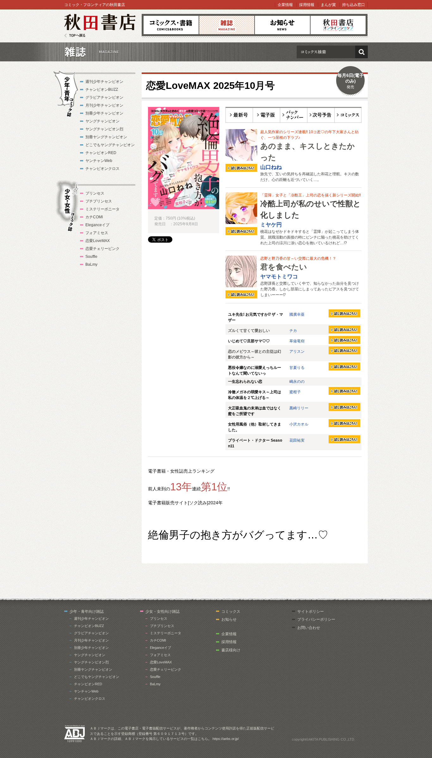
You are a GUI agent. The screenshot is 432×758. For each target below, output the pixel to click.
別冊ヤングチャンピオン (106, 137)
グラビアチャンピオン (104, 97)
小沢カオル (298, 424)
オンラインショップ (338, 25)
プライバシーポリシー (316, 619)
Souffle (91, 256)
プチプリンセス (98, 201)
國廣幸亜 (297, 314)
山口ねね (271, 167)
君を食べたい (283, 267)
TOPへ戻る (74, 36)
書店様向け (230, 650)
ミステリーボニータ (102, 209)
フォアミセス (96, 233)
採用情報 (306, 5)
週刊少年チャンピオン (104, 81)
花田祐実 (297, 440)
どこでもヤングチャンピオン (110, 145)
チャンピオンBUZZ (101, 89)
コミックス (171, 25)
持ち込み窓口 (353, 5)
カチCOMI (94, 217)
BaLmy (91, 264)
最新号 (239, 115)
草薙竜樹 (297, 341)
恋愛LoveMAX (97, 241)
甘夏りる (297, 367)
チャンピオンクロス (102, 168)
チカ (293, 330)
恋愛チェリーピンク (102, 248)
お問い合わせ (308, 627)
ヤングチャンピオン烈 (104, 129)
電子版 (266, 115)
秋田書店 (99, 26)
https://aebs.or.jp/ (226, 739)
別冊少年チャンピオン (104, 113)
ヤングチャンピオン (102, 121)
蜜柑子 (295, 392)
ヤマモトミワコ (279, 277)
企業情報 (285, 5)
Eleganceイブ (97, 225)
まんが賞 (328, 5)
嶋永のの (297, 381)
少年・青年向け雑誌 (87, 611)
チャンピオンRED (100, 153)
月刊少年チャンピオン (104, 105)
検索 (361, 52)
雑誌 (226, 25)
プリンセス (94, 193)
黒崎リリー (298, 408)
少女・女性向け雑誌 (162, 611)
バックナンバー (293, 115)
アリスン (297, 351)
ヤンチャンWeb (98, 160)
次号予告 (321, 115)
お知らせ (282, 25)
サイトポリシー (310, 611)
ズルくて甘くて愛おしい (249, 330)
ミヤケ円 (271, 225)
